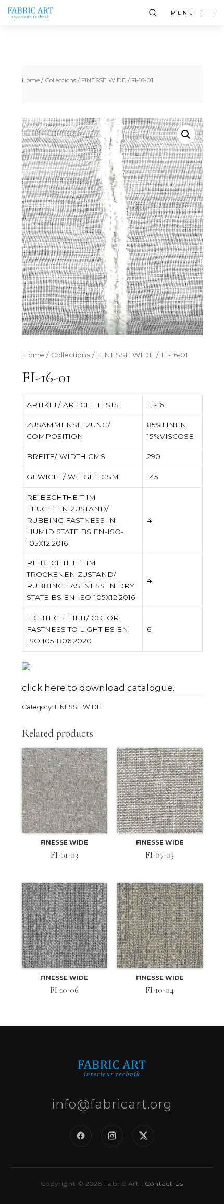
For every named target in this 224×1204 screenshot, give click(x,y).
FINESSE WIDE (103, 80)
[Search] (152, 12)
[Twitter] (143, 1136)
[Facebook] (81, 1136)
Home (31, 80)
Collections (60, 80)
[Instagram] (112, 1136)
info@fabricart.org (112, 1104)
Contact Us (164, 1183)
